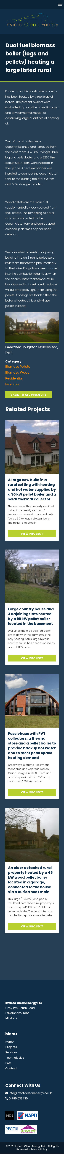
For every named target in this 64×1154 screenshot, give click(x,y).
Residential (14, 378)
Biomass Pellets (17, 366)
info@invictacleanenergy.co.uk (30, 1093)
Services (11, 1052)
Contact (11, 1068)
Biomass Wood (17, 372)
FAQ (8, 1063)
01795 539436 (18, 1098)
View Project (32, 534)
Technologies (14, 1058)
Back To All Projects (29, 395)
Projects (11, 1047)
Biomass (12, 384)
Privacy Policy (39, 1149)
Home (9, 1042)
